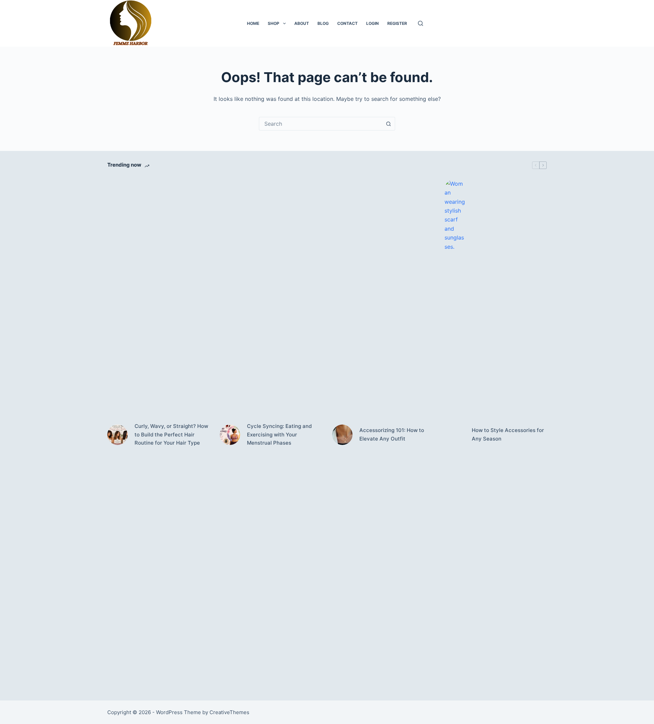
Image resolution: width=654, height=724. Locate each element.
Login (372, 23)
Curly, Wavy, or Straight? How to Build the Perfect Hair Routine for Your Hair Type (171, 434)
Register (397, 23)
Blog (323, 23)
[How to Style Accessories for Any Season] (455, 434)
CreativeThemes (229, 712)
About (301, 23)
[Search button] (388, 123)
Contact (347, 23)
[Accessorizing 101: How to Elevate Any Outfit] (342, 435)
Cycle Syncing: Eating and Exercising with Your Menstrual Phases (279, 434)
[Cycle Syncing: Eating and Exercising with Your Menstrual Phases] (230, 435)
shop (273, 23)
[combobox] (320, 123)
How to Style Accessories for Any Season (508, 434)
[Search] (420, 23)
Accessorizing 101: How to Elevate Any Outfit (391, 434)
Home (253, 23)
